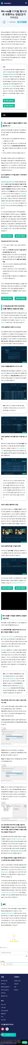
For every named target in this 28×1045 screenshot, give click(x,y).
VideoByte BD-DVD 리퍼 (18, 583)
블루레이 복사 (4, 996)
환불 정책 (3, 1013)
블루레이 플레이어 (5, 986)
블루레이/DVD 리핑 (22, 22)
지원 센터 (16, 983)
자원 (15, 986)
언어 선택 (3, 1019)
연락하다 (16, 989)
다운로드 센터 (17, 980)
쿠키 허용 (25, 1042)
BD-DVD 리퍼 (4, 980)
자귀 (2, 1016)
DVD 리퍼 (3, 983)
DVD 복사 (3, 993)
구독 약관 (3, 1007)
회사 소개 (3, 1004)
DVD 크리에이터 (5, 989)
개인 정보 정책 (4, 1010)
